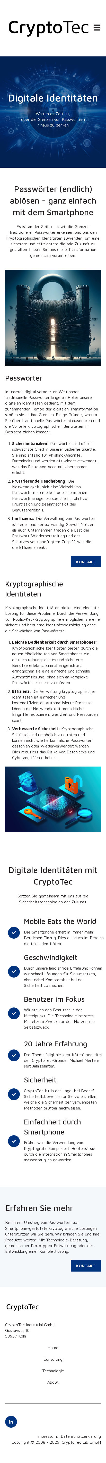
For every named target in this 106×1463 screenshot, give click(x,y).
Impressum (47, 1436)
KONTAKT (85, 561)
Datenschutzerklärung (81, 1436)
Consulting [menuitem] (53, 1359)
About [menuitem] (53, 1382)
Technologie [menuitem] (53, 1370)
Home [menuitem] (53, 1347)
